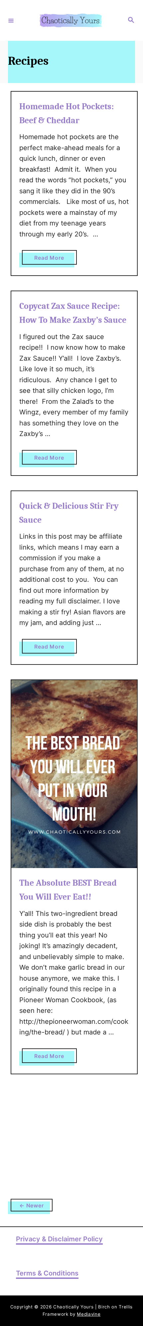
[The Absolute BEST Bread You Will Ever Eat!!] (74, 774)
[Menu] (11, 20)
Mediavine (88, 1314)
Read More (55, 259)
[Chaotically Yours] (70, 20)
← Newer (31, 1205)
